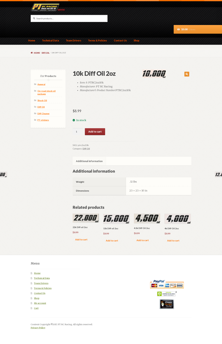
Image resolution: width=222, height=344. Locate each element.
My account (40, 303)
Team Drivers (73, 40)
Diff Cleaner (43, 113)
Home (31, 40)
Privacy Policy (38, 328)
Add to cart (95, 131)
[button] (186, 74)
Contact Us (120, 40)
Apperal (41, 84)
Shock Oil (42, 100)
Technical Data (50, 40)
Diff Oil (45, 53)
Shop (136, 40)
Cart (36, 308)
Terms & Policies (97, 40)
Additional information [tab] (89, 161)
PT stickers (43, 120)
